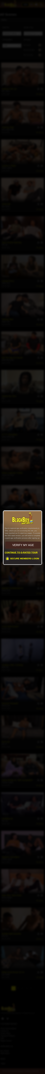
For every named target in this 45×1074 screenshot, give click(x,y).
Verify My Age (23, 545)
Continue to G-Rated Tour (21, 552)
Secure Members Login (24, 558)
